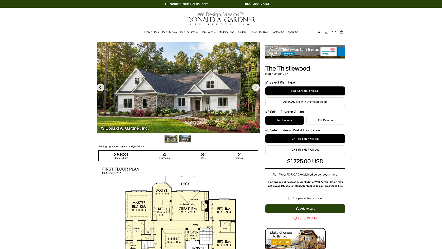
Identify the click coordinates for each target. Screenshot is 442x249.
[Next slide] (256, 87)
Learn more (330, 174)
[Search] (319, 32)
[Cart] (341, 32)
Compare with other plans (307, 198)
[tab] (171, 138)
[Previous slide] (100, 87)
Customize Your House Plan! (186, 4)
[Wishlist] (334, 32)
